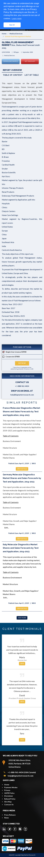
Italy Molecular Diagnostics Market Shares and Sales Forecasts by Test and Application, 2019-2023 (20, 548)
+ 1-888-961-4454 (22, 386)
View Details (22, 469)
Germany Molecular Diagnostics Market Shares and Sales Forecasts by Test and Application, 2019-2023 (22, 478)
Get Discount (30, 61)
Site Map (7, 802)
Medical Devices (16, 34)
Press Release (10, 815)
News (6, 818)
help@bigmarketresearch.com (22, 395)
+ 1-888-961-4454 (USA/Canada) (22, 772)
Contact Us (9, 804)
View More (22, 618)
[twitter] (9, 829)
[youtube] (25, 829)
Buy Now (22, 363)
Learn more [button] (17, 18)
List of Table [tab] (32, 75)
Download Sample (10, 61)
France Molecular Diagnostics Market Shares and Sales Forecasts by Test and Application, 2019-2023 (21, 411)
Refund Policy (9, 799)
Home (4, 34)
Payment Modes (10, 787)
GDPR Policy (9, 793)
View (22, 663)
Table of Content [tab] (12, 75)
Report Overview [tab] (12, 70)
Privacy (7, 790)
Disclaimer (8, 796)
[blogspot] (20, 829)
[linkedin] (4, 829)
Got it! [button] (12, 25)
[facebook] (15, 829)
